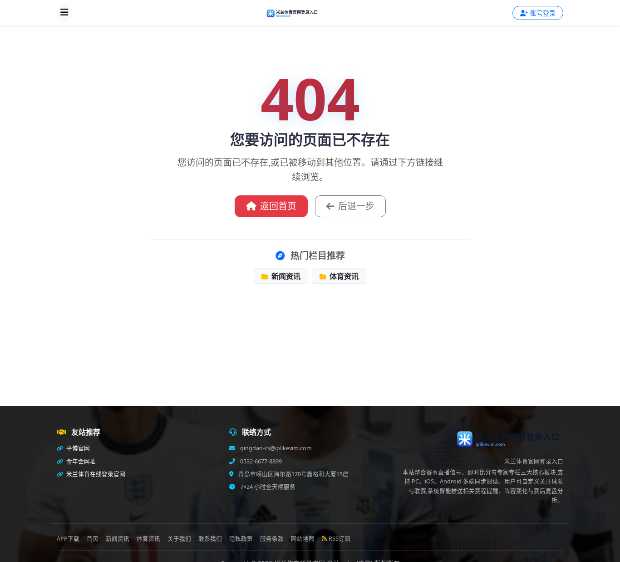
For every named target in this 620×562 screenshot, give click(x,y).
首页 (92, 538)
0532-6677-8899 (260, 461)
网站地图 (303, 538)
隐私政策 (241, 538)
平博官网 (77, 448)
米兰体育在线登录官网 (95, 474)
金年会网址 (80, 461)
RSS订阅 (339, 538)
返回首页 (278, 206)
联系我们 (210, 538)
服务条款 (272, 538)
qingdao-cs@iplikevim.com (275, 448)
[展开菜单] (64, 13)
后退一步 (356, 206)
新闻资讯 (285, 276)
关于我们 (179, 538)
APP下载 (68, 538)
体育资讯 (343, 276)
